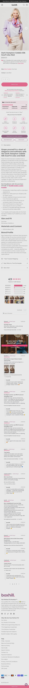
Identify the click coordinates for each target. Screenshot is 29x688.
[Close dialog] (27, 335)
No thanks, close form (14, 347)
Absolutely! (14, 345)
